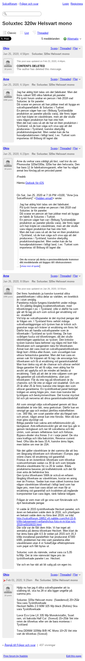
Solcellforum (9, 3)
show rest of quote (30, 266)
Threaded (42, 32)
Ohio (6, 48)
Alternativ (73, 38)
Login (66, 3)
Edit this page (73, 656)
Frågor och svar (29, 3)
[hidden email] (44, 198)
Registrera (77, 3)
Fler (75, 48)
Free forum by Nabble (16, 656)
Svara (54, 48)
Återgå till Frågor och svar (20, 645)
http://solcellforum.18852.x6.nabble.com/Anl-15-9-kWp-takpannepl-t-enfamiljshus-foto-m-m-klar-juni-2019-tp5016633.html (46, 521)
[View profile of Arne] (8, 95)
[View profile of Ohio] (8, 64)
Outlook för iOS (34, 182)
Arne (6, 79)
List (27, 32)
